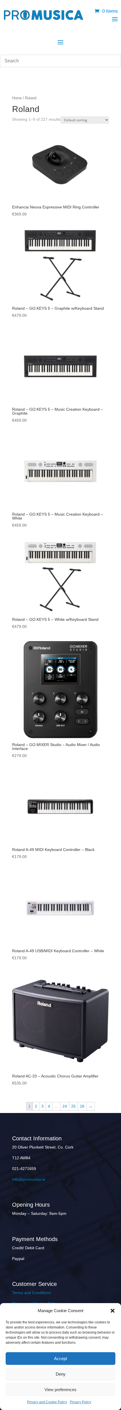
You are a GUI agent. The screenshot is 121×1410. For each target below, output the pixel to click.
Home (17, 98)
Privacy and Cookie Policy (47, 1402)
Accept (60, 1358)
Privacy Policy (80, 1402)
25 (73, 1106)
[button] (112, 1311)
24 (64, 1106)
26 (82, 1106)
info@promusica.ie (28, 1179)
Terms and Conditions (31, 1292)
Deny (61, 1374)
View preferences (60, 1389)
